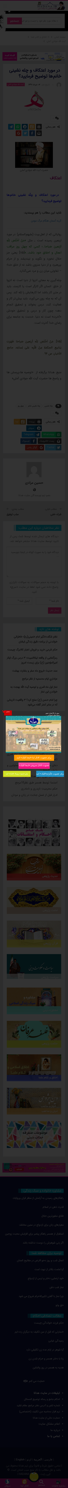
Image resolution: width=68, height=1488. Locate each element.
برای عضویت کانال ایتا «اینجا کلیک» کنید (34, 757)
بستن (8, 712)
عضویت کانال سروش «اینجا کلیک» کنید (34, 765)
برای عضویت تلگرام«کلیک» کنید (50, 773)
